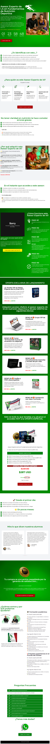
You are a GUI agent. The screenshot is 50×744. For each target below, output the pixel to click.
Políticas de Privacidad (25, 741)
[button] (1, 542)
